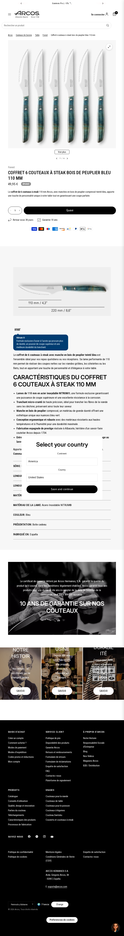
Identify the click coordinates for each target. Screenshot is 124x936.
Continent (62, 453)
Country (62, 470)
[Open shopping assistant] (115, 927)
